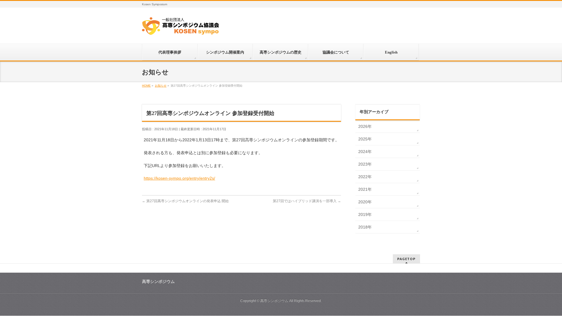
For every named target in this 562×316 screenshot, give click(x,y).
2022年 (365, 176)
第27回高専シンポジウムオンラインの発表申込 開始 (185, 201)
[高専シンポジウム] (180, 28)
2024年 (365, 151)
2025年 (365, 139)
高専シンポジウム (274, 301)
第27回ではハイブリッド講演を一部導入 (307, 201)
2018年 (365, 227)
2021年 (365, 189)
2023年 (365, 164)
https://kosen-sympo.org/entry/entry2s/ (179, 178)
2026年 (365, 126)
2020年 (365, 202)
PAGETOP (406, 259)
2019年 (365, 214)
